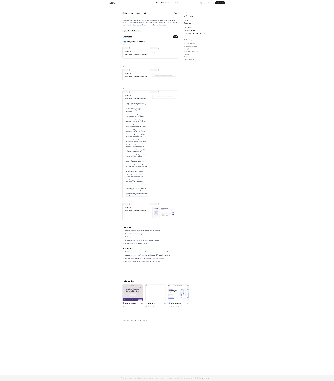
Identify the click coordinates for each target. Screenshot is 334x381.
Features (186, 54)
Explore (163, 2)
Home (157, 2)
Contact (176, 2)
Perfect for (187, 57)
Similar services (189, 60)
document (128, 51)
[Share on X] (135, 320)
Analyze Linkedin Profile (191, 51)
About (169, 2)
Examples (187, 49)
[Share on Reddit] (138, 320)
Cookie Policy (199, 378)
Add (175, 36)
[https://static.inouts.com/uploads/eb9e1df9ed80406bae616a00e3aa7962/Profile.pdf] (136, 210)
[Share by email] (144, 320)
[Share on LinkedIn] (141, 320)
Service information (190, 46)
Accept (208, 378)
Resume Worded (189, 43)
